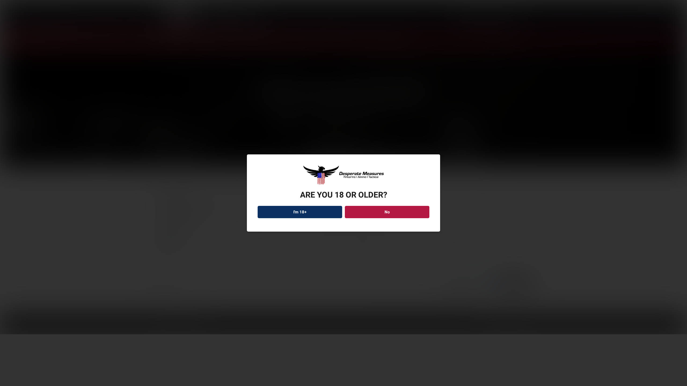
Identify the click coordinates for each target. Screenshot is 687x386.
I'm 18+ (300, 212)
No (387, 212)
